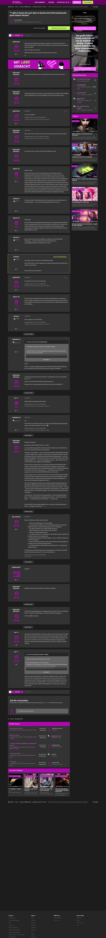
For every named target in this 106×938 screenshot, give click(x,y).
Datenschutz (17, 932)
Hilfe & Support (12, 917)
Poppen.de (79, 917)
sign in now (46, 702)
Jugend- (10, 932)
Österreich (33, 937)
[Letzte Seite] (22, 35)
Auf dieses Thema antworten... (26, 711)
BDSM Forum (57, 915)
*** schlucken (13, 762)
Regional (33, 915)
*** (85, 28)
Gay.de (78, 920)
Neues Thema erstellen (39, 28)
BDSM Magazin (16, 920)
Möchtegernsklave (16, 747)
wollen (18, 929)
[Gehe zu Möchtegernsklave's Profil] (49, 736)
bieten (13, 929)
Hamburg (33, 920)
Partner (78, 915)
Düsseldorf (33, 927)
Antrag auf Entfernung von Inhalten (16, 934)
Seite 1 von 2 (28, 35)
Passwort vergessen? (13, 927)
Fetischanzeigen (57, 917)
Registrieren (88, 2)
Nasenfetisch (81, 98)
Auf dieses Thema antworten (58, 28)
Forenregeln (95, 6)
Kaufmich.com (80, 922)
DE (69, 2)
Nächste (17, 35)
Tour (10, 920)
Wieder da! (77, 2)
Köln (32, 932)
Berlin (32, 917)
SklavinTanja (15, 737)
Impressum (11, 925)
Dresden (33, 934)
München (33, 922)
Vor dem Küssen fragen (83, 79)
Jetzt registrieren (85, 69)
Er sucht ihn (56, 920)
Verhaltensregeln (12, 937)
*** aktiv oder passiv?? (15, 753)
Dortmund (33, 929)
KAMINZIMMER (81, 85)
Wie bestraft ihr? (81, 92)
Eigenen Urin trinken (14, 735)
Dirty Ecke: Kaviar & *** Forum (33, 22)
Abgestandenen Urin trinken (16, 728)
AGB (10, 922)
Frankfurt (33, 925)
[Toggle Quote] (26, 342)
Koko (78, 925)
